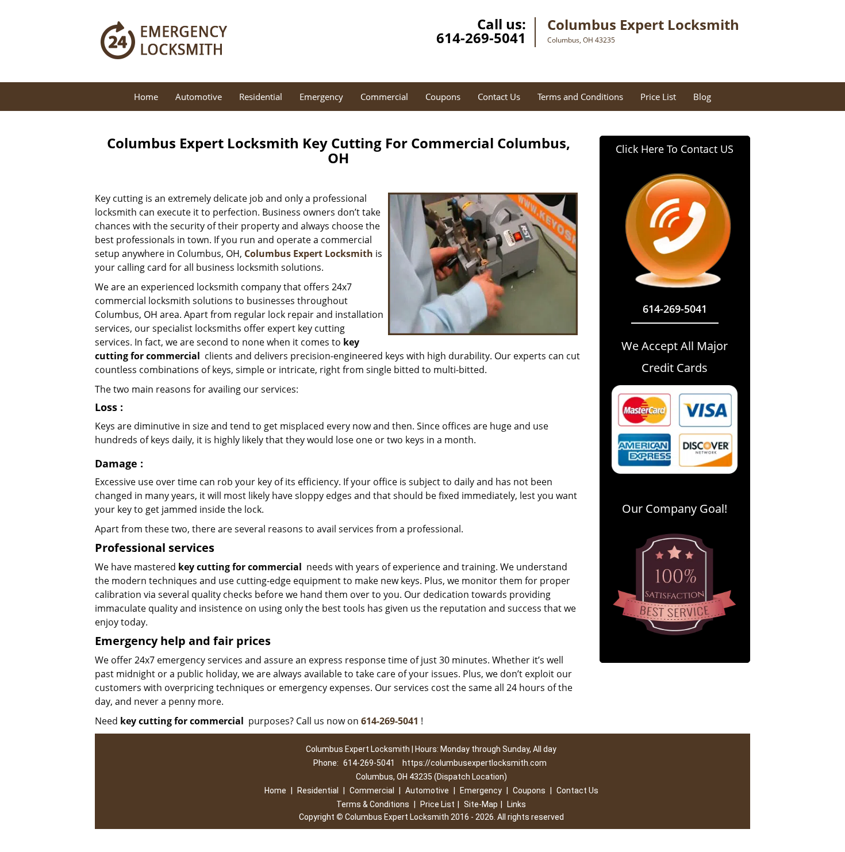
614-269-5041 (481, 37)
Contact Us (499, 96)
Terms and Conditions (580, 96)
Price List (658, 96)
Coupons (442, 96)
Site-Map (481, 804)
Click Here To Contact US (674, 149)
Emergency (321, 96)
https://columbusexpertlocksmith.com (474, 762)
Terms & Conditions (372, 804)
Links (516, 804)
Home (146, 96)
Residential (260, 96)
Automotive (198, 96)
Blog (702, 96)
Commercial (384, 96)
